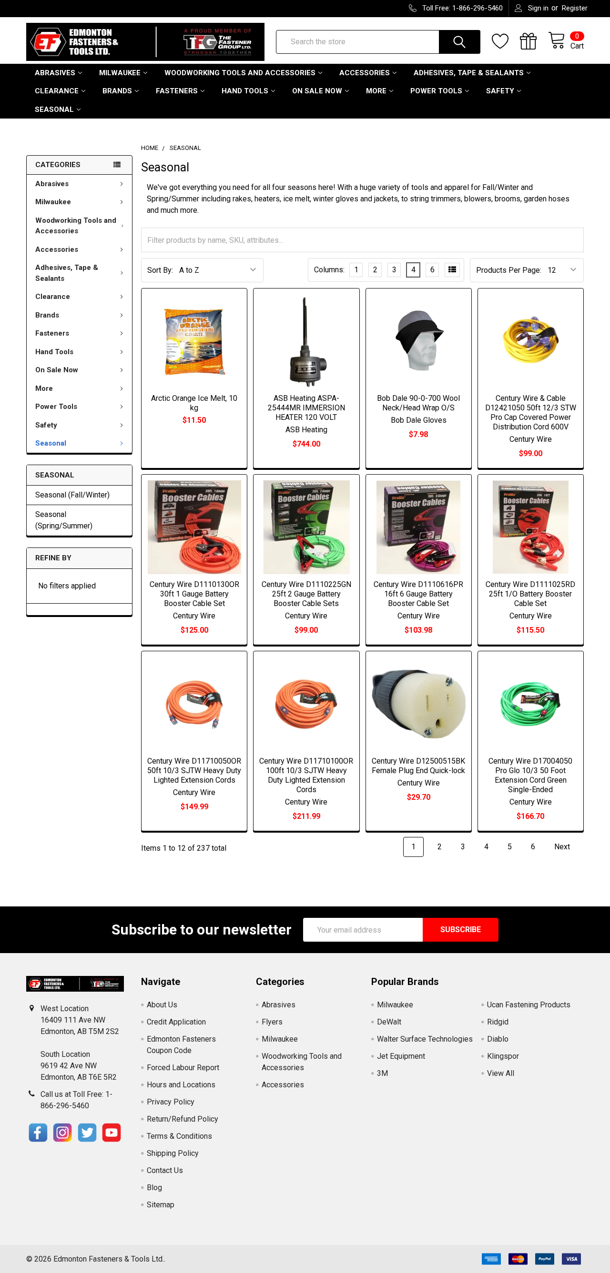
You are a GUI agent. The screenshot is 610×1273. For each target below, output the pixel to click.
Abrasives (55, 73)
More (376, 91)
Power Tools (436, 91)
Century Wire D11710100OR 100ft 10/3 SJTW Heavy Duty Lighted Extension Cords (306, 775)
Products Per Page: (508, 270)
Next (563, 846)
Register (575, 8)
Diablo (497, 1039)
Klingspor (503, 1056)
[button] (38, 1132)
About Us (162, 1004)
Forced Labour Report (183, 1067)
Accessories (364, 73)
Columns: (329, 269)
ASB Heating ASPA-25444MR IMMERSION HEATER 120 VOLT (306, 408)
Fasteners (177, 91)
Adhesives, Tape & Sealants (469, 73)
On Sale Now (317, 91)
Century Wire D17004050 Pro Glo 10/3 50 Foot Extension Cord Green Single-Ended (530, 775)
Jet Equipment (401, 1056)
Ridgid (497, 1021)
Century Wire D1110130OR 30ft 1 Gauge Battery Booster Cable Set (194, 594)
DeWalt (389, 1021)
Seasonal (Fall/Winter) (72, 494)
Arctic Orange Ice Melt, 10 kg (194, 403)
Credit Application (176, 1021)
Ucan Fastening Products (528, 1004)
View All (500, 1073)
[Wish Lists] (506, 41)
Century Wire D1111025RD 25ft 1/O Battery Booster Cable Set (530, 594)
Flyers (272, 1021)
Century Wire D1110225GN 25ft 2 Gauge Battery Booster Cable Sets (306, 594)
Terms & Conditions (179, 1136)
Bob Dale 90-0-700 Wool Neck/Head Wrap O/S (418, 403)
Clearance (57, 91)
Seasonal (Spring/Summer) (63, 520)
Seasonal (54, 109)
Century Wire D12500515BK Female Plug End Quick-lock (418, 765)
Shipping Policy (173, 1153)
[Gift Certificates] (534, 41)
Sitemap (160, 1204)
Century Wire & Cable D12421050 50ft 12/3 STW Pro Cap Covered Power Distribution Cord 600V (530, 412)
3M (382, 1073)
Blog (154, 1187)
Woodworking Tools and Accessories (239, 73)
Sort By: (160, 270)
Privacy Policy (170, 1101)
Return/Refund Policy (182, 1119)
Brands (117, 91)
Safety (500, 91)
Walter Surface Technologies (425, 1039)
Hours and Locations (181, 1084)
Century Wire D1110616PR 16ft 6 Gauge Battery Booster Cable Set (418, 594)
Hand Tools (245, 91)
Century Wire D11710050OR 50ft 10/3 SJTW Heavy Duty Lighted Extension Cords (194, 770)
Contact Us (165, 1170)
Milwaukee (120, 73)
